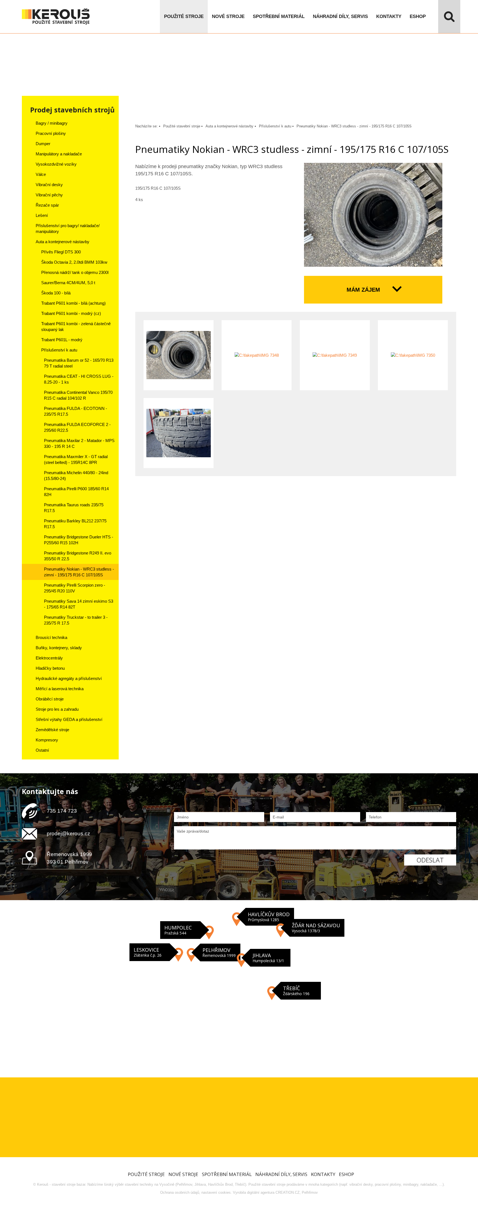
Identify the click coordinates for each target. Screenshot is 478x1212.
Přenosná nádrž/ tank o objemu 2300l (74, 272)
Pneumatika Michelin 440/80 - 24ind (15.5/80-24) (76, 475)
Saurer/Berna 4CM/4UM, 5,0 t (68, 282)
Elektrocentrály (49, 658)
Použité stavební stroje (181, 126)
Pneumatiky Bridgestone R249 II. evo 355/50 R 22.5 (77, 556)
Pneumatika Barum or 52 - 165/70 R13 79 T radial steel (78, 363)
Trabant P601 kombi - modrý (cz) (71, 313)
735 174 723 (62, 811)
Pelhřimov (310, 1192)
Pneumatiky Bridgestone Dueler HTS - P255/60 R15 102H (78, 540)
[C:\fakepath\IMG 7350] (413, 355)
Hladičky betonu (50, 668)
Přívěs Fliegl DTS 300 (61, 252)
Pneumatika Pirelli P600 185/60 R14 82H (76, 491)
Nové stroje (228, 16)
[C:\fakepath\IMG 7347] (179, 355)
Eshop (418, 16)
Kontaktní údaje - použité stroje (239, 986)
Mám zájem (363, 290)
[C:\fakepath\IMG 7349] (335, 355)
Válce (41, 174)
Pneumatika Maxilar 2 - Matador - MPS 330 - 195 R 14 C (79, 443)
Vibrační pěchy (49, 194)
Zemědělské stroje (52, 729)
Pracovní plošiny (51, 133)
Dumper (43, 143)
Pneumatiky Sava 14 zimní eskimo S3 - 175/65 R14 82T (78, 604)
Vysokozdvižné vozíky (56, 164)
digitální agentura (260, 1192)
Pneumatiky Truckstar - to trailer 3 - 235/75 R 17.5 (76, 620)
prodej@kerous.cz (68, 833)
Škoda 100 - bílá (56, 293)
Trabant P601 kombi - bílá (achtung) (73, 303)
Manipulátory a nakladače (59, 154)
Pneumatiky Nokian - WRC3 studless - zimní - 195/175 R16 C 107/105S (79, 572)
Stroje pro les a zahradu (57, 709)
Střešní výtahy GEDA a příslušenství (69, 719)
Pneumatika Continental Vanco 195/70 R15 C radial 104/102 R (78, 395)
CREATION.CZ (288, 1192)
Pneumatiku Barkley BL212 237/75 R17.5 (75, 523)
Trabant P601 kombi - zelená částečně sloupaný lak (76, 326)
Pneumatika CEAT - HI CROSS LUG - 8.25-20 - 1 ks (78, 379)
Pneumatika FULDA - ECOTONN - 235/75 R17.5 (75, 411)
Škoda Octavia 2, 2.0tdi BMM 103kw (74, 262)
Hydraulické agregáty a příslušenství (69, 678)
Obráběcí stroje (50, 699)
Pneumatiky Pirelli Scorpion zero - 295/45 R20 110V (74, 588)
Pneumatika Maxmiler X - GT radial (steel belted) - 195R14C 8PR (76, 459)
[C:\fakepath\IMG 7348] (257, 355)
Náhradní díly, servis (340, 16)
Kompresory (47, 740)
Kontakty (388, 16)
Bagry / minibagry (51, 123)
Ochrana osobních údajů (179, 1192)
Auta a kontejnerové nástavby (62, 241)
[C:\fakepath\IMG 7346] (373, 215)
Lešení (42, 215)
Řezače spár (47, 205)
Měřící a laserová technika (60, 688)
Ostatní (42, 750)
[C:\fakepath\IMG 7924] (179, 433)
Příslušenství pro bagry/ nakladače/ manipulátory (68, 228)
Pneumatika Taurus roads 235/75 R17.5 (73, 507)
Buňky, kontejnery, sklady (59, 647)
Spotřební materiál (279, 16)
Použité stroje (184, 16)
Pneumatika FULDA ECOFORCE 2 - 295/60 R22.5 (77, 427)
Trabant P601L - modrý (61, 339)
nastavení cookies (216, 1192)
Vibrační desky (49, 184)
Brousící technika (51, 637)
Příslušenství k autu (59, 350)
